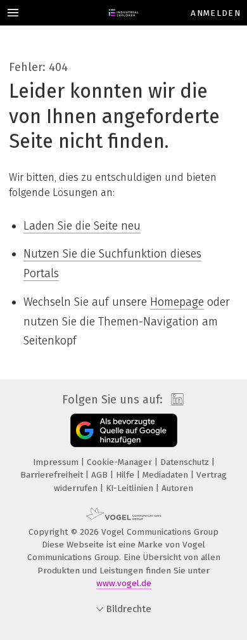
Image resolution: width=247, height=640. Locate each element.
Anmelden (216, 13)
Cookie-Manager (121, 462)
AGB (100, 474)
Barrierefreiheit (53, 474)
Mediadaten (166, 474)
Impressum (57, 462)
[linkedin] (176, 400)
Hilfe (126, 474)
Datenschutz (186, 462)
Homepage (177, 302)
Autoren (177, 488)
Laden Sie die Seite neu (82, 226)
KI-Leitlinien (131, 488)
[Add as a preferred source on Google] (123, 430)
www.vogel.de (123, 583)
